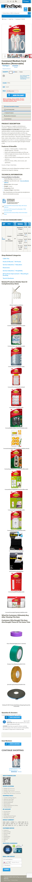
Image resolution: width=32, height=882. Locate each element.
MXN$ (12, 822)
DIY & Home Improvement (11, 273)
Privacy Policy (14, 880)
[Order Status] (15, 1)
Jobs (5, 841)
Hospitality (19, 270)
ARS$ (19, 822)
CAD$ (7, 822)
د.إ (16, 822)
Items (16, 72)
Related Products (9, 112)
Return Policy (7, 880)
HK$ (22, 823)
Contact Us (6, 830)
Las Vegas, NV (7, 791)
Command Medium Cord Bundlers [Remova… (15, 770)
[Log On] (10, 1)
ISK (19, 823)
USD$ (4, 822)
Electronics (6, 267)
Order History (7, 813)
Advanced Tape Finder (9, 799)
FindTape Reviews (8, 807)
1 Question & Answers (6, 68)
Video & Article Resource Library (11, 805)
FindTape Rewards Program (10, 816)
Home (5, 19)
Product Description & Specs (12, 106)
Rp (14, 823)
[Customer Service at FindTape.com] (8, 1)
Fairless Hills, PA (7, 793)
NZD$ (9, 825)
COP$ (7, 823)
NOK (6, 825)
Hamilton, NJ (6, 788)
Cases (21, 72)
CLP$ (4, 823)
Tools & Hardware (8, 278)
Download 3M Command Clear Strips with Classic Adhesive (15, 206)
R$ (25, 822)
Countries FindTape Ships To (10, 797)
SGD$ (20, 825)
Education (19, 264)
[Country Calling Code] (5, 862)
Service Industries (8, 264)
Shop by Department (8, 802)
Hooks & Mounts (8, 261)
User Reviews (8, 118)
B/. (12, 825)
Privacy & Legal (7, 833)
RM (3, 825)
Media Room (6, 838)
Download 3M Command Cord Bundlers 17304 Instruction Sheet (15, 210)
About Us (6, 839)
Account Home (7, 811)
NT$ (27, 825)
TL (24, 825)
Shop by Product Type (8, 801)
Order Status (6, 814)
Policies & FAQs (7, 832)
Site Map (6, 835)
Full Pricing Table (10, 109)
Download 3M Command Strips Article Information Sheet (15, 213)
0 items (27, 1)
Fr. (27, 822)
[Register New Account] (13, 1)
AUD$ (22, 822)
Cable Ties (11, 19)
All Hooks (18, 261)
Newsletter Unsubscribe (9, 817)
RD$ (12, 823)
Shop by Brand (7, 804)
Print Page (5, 65)
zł (14, 825)
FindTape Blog (7, 836)
